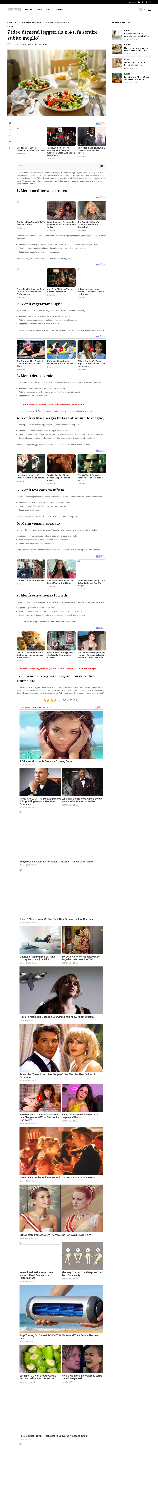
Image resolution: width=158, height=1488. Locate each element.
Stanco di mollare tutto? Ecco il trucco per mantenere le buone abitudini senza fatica (135, 66)
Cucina (18, 22)
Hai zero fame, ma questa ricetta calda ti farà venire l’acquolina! (136, 50)
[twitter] (143, 2)
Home (9, 22)
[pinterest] (150, 2)
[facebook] (139, 2)
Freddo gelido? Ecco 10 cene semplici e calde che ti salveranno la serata (137, 79)
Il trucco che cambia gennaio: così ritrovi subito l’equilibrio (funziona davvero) (136, 37)
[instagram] (146, 2)
